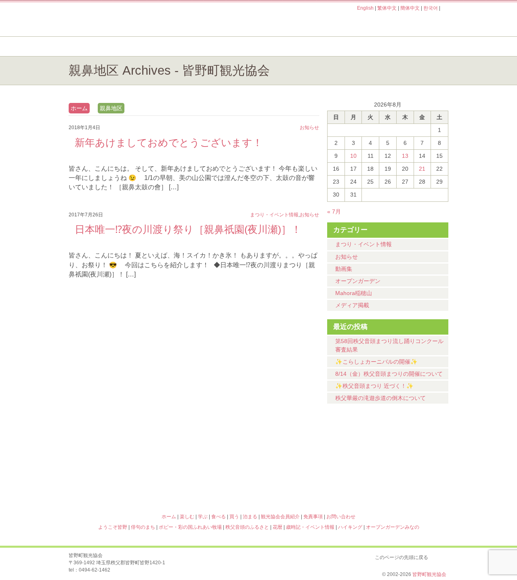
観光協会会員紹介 (280, 516)
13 (405, 156)
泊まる (415, 46)
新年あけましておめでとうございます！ (169, 142)
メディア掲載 (352, 305)
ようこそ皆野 (115, 447)
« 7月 (334, 211)
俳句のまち (211, 447)
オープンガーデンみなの (401, 481)
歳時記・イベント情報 (401, 447)
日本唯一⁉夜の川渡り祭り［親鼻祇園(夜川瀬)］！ (188, 229)
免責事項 (313, 516)
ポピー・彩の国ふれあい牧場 (115, 481)
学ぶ (220, 46)
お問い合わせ (340, 516)
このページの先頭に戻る (440, 556)
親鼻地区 (111, 108)
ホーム (96, 46)
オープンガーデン (357, 281)
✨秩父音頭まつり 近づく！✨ (374, 386)
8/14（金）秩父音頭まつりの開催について (389, 374)
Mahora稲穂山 (353, 293)
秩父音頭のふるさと (211, 481)
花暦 (306, 447)
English (365, 8)
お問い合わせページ (402, 23)
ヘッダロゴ (123, 19)
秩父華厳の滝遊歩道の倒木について (380, 398)
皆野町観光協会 (429, 574)
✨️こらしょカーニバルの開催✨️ (376, 361)
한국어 (430, 8)
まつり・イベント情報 (363, 244)
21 (422, 168)
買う (350, 46)
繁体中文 (387, 8)
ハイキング (306, 481)
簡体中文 (410, 8)
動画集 (343, 269)
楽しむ (155, 46)
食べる (285, 46)
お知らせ (346, 256)
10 (353, 156)
